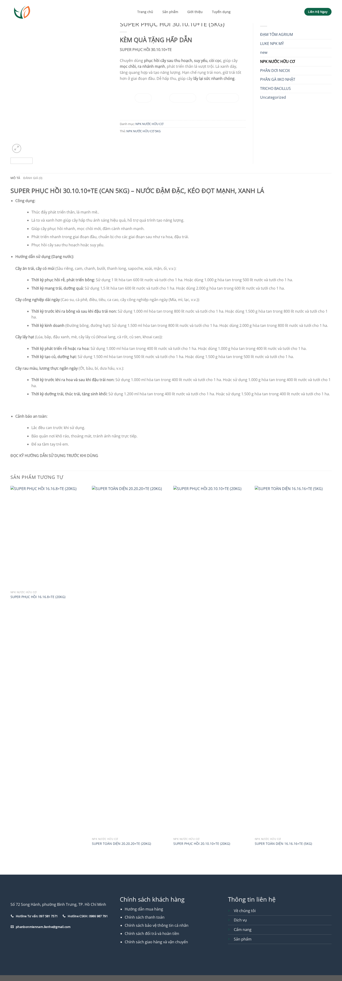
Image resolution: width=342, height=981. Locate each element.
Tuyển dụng (221, 12)
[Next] (105, 85)
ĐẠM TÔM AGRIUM (276, 34)
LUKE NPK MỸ (272, 43)
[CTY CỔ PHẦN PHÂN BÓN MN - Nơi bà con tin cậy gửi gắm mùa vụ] (32, 11)
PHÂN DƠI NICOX (275, 70)
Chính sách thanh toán (144, 917)
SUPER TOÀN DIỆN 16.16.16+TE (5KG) (283, 844)
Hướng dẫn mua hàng (144, 909)
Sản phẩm (170, 12)
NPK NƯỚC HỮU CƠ (149, 124)
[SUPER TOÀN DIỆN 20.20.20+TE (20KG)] (130, 660)
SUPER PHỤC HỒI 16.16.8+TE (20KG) (37, 597)
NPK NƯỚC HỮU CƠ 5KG (143, 131)
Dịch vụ (240, 920)
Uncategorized (273, 97)
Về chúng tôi (245, 910)
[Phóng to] (16, 148)
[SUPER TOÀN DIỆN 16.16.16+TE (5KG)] (293, 660)
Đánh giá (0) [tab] (32, 178)
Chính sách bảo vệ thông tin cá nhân (156, 925)
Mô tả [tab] (15, 178)
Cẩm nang (242, 929)
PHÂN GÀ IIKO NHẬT (277, 79)
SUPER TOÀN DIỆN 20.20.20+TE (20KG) (121, 844)
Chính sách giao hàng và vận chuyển (156, 941)
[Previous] (18, 85)
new (263, 52)
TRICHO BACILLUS (275, 88)
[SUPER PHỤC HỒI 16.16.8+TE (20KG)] (48, 537)
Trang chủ (145, 12)
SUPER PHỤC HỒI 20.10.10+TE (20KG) (201, 844)
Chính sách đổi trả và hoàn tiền (152, 933)
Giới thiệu (195, 12)
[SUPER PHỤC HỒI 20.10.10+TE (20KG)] (211, 660)
